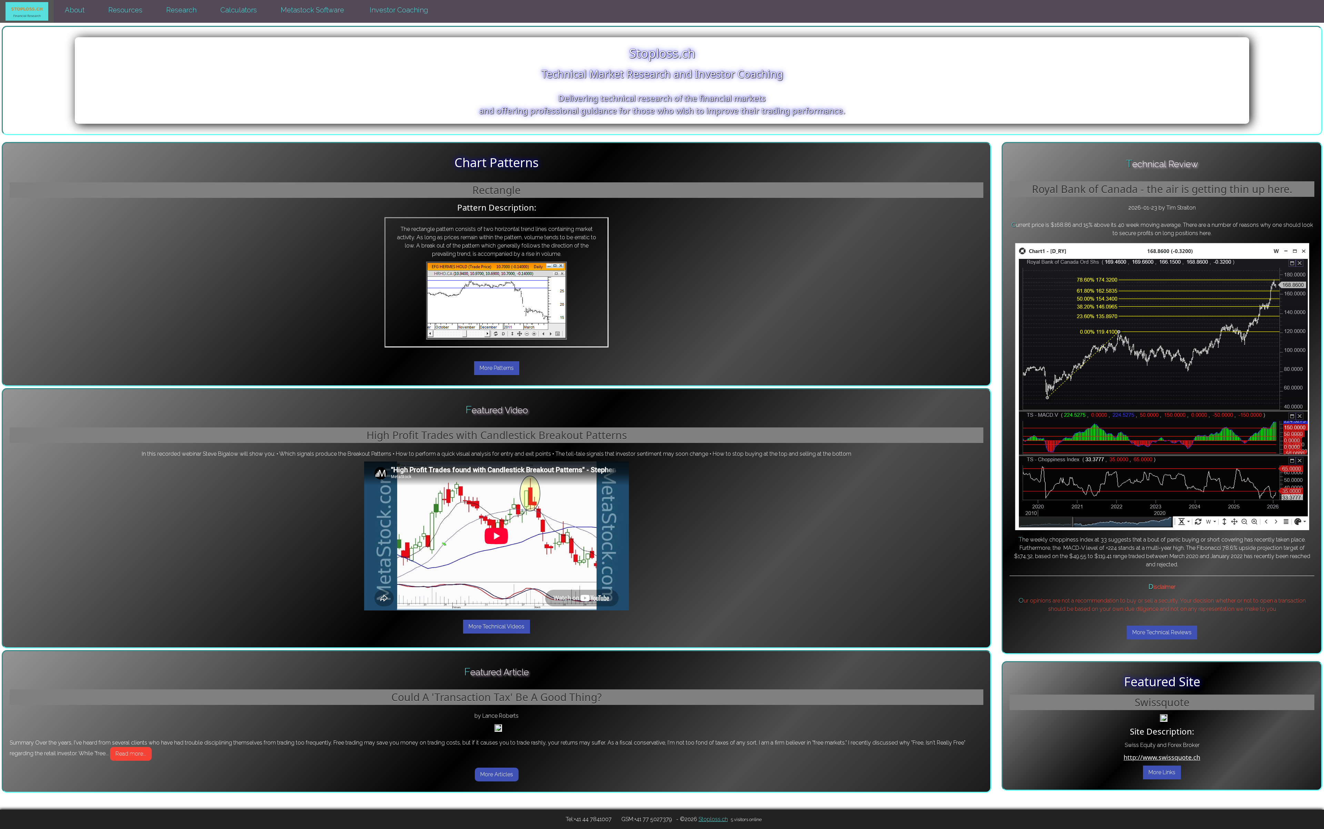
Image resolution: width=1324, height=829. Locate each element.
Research (182, 10)
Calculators (239, 10)
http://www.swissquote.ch (1162, 757)
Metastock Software (313, 10)
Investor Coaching (399, 10)
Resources (126, 10)
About (75, 10)
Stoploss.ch (713, 819)
